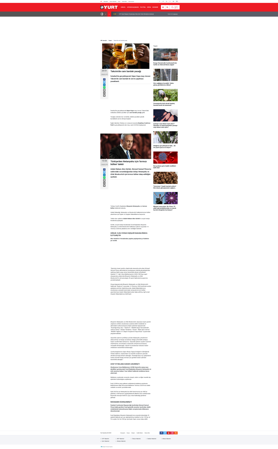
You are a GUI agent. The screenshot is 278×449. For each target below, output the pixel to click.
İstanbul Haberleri (151, 438)
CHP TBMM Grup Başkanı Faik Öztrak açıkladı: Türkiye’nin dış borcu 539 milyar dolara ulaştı (137, 14)
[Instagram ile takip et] (172, 432)
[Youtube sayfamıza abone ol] (168, 432)
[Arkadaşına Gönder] (104, 90)
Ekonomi (155, 7)
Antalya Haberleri (121, 441)
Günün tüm (173, 14)
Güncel (123, 7)
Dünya (149, 7)
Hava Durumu (131, 1)
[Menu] (163, 7)
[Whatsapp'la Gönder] (104, 87)
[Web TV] (173, 1)
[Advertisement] (139, 27)
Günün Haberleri (113, 1)
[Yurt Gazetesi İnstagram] (170, 1)
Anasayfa (122, 433)
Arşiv (119, 1)
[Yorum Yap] (104, 95)
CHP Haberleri (105, 438)
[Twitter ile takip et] (165, 432)
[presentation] (105, 14)
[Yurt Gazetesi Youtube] (166, 1)
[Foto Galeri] (177, 1)
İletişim (133, 433)
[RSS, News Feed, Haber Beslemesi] (176, 432)
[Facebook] (104, 79)
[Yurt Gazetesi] (109, 7)
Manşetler (106, 1)
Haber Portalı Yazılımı (108, 446)
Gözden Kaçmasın (133, 7)
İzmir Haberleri (105, 441)
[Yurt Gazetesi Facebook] (160, 1)
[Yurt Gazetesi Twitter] (163, 1)
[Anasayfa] (101, 1)
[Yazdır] (104, 93)
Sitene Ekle (124, 1)
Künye (128, 433)
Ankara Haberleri (166, 438)
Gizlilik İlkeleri (140, 433)
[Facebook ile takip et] (161, 432)
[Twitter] (104, 82)
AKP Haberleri (120, 438)
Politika (143, 7)
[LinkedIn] (104, 85)
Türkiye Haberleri (136, 438)
